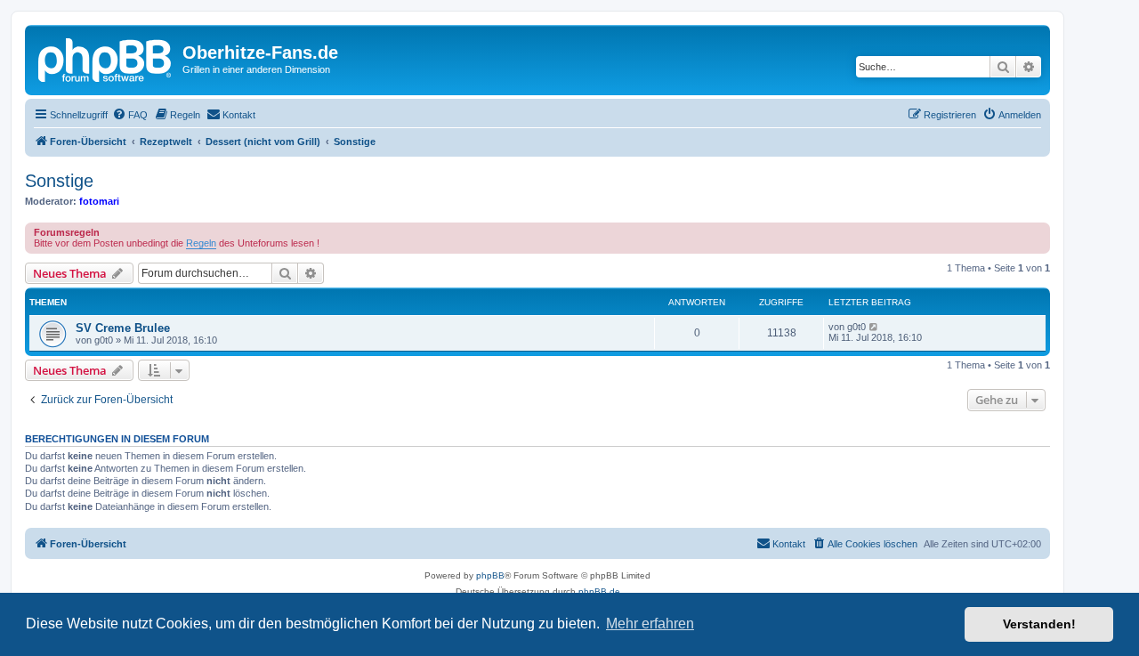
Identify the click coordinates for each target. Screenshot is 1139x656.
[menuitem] (130, 115)
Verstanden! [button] (1039, 624)
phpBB (490, 575)
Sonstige (59, 180)
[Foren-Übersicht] (105, 57)
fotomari (99, 201)
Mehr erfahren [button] (650, 623)
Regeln (201, 243)
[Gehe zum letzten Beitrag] (874, 326)
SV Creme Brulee (123, 328)
